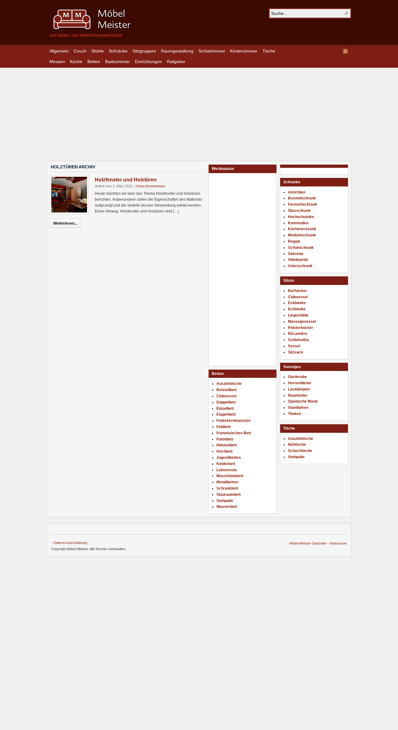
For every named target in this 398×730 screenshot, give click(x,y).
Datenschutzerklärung (70, 543)
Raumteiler (298, 395)
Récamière (298, 333)
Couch (80, 50)
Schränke (118, 50)
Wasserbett (226, 506)
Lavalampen (299, 389)
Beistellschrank (302, 198)
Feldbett (223, 427)
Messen (57, 61)
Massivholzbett (229, 476)
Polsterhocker (300, 328)
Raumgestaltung (177, 50)
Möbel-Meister (96, 19)
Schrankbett (227, 488)
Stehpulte (296, 457)
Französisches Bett (233, 433)
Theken (294, 414)
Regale (294, 241)
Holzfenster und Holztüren (126, 179)
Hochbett (224, 451)
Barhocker (297, 291)
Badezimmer (117, 61)
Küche (76, 61)
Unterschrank (300, 266)
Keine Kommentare (151, 186)
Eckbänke (297, 303)
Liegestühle (298, 315)
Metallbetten (227, 482)
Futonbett (224, 439)
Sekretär (295, 254)
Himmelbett (226, 445)
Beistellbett (226, 390)
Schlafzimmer (211, 50)
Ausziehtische (300, 438)
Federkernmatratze (233, 420)
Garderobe (297, 377)
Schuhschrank (301, 247)
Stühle (97, 50)
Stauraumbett (228, 494)
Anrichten (296, 192)
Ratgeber (176, 61)
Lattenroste (226, 470)
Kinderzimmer (243, 50)
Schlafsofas (298, 340)
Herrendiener (300, 383)
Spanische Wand (302, 401)
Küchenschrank (302, 229)
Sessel (294, 346)
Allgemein (59, 50)
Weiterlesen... (65, 223)
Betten (93, 61)
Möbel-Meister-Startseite (307, 543)
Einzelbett (225, 408)
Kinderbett (225, 464)
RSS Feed (345, 51)
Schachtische (300, 451)
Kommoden (298, 223)
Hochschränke (301, 217)
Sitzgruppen (144, 50)
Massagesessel (302, 321)
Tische (268, 50)
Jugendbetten (228, 457)
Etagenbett (226, 414)
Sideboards (298, 260)
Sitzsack (295, 352)
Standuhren (298, 407)
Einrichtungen (148, 61)
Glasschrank (299, 210)
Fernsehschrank (302, 204)
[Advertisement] (199, 111)
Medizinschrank (302, 235)
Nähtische (297, 444)
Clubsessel (298, 297)
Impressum (338, 543)
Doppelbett (226, 402)
